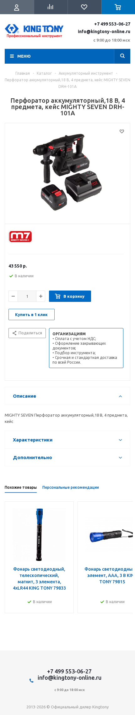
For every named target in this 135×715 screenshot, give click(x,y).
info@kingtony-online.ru (104, 31)
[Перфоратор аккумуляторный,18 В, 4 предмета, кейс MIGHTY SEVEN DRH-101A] (67, 172)
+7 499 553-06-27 (112, 24)
